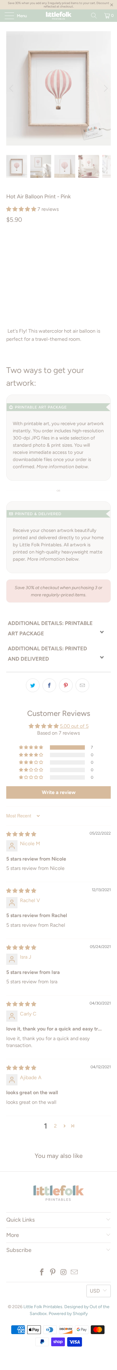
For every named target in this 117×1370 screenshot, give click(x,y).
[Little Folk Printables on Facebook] (42, 1272)
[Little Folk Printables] (58, 15)
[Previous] (12, 88)
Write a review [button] (59, 792)
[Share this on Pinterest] (66, 685)
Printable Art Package (35, 246)
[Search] (94, 15)
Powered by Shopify (68, 1313)
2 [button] (55, 1126)
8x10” (93, 246)
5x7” (74, 246)
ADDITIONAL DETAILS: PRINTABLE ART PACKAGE (50, 628)
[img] (21, 834)
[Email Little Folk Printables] (74, 1272)
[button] (21, 209)
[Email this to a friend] (82, 685)
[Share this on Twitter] (33, 685)
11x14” (15, 261)
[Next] (105, 88)
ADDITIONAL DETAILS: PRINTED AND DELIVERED (47, 653)
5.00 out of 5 (74, 726)
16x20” (37, 261)
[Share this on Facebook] (49, 685)
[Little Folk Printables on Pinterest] (52, 1272)
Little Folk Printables (42, 1306)
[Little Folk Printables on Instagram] (63, 1272)
